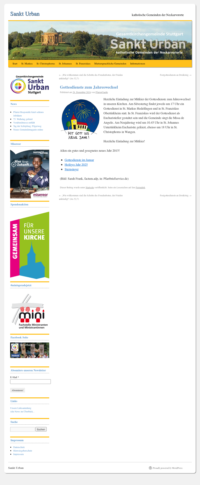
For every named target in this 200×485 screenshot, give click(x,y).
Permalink (140, 187)
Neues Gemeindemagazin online (28, 129)
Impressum (18, 454)
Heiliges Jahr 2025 (76, 164)
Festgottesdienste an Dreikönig (175, 74)
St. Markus (27, 63)
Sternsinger (72, 169)
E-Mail (14, 377)
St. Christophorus (46, 63)
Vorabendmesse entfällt (24, 122)
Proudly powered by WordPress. (168, 467)
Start (14, 63)
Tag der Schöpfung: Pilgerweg (27, 126)
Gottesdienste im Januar (79, 160)
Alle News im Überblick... (22, 411)
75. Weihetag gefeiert (23, 119)
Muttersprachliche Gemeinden (110, 63)
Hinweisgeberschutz (22, 450)
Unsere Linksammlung (20, 407)
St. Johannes (65, 63)
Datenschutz (19, 447)
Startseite (90, 187)
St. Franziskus (83, 63)
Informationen (137, 63)
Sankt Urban (24, 13)
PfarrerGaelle (102, 92)
